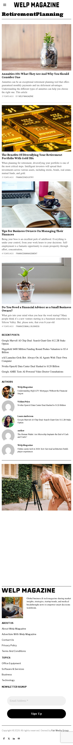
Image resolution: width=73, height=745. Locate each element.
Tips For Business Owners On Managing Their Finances (32, 233)
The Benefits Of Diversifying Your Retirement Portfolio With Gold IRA (32, 156)
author (21, 430)
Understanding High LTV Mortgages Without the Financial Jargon (42, 392)
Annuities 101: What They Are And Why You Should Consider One (35, 75)
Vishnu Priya (24, 401)
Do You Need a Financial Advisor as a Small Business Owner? (36, 309)
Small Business (31, 326)
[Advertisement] (36, 549)
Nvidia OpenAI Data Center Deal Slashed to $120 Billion (30, 366)
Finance (20, 177)
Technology (8, 680)
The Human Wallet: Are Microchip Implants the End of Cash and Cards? (43, 435)
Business (7, 674)
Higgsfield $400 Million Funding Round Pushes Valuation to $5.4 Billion (35, 350)
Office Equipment (11, 663)
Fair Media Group (60, 730)
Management (30, 253)
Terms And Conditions (14, 651)
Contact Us (8, 639)
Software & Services (13, 669)
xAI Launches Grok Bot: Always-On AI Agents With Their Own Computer (34, 359)
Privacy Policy (9, 645)
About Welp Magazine (14, 628)
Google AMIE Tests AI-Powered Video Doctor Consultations (32, 371)
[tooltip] (8, 392)
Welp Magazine (25, 96)
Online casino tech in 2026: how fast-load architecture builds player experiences (43, 450)
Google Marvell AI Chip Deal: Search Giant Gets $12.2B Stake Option (33, 342)
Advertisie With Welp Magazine (19, 634)
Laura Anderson (25, 416)
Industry (29, 177)
